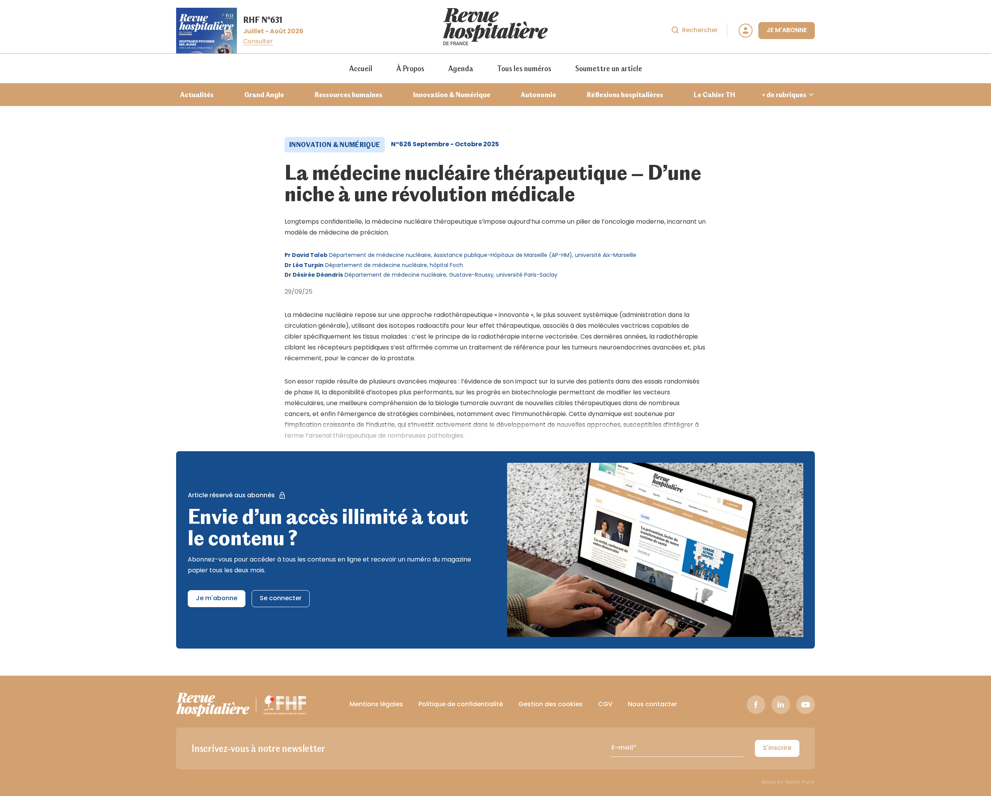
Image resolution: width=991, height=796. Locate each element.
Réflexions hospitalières (625, 95)
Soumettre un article (608, 68)
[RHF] (213, 704)
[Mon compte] (746, 31)
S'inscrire (777, 748)
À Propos (410, 68)
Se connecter (281, 599)
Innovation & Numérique (451, 95)
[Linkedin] (781, 704)
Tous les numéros (524, 68)
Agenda (460, 68)
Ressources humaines (348, 95)
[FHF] (284, 704)
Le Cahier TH (714, 95)
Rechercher (700, 31)
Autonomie (538, 95)
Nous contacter (652, 705)
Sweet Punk (800, 782)
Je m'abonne (786, 31)
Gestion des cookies (550, 705)
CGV (605, 705)
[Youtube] (805, 704)
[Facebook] (756, 704)
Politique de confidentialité (460, 705)
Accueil (360, 68)
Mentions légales (376, 705)
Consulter (258, 42)
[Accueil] (495, 30)
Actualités (197, 95)
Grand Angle (264, 95)
